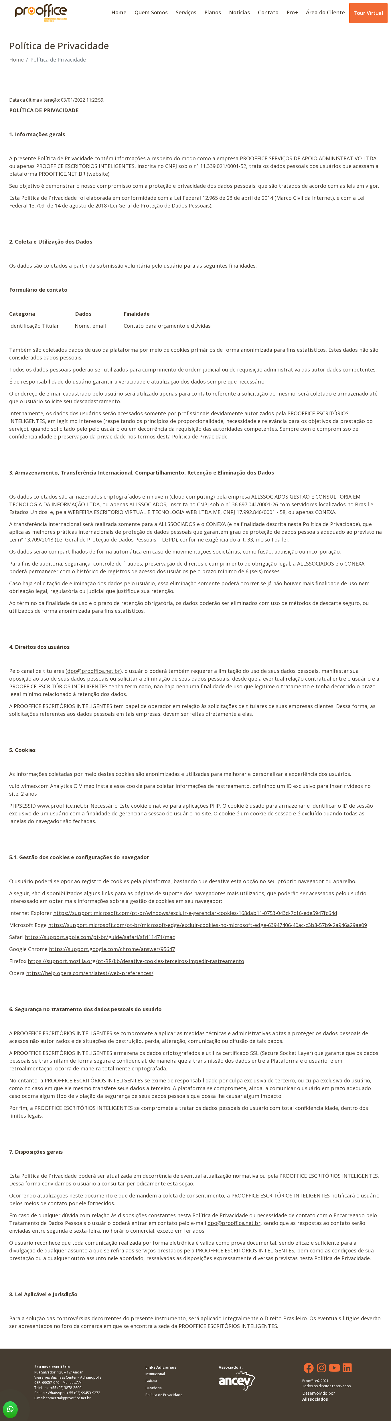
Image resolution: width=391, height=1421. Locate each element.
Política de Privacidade (163, 1394)
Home (119, 12)
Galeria (151, 1381)
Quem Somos (151, 12)
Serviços (186, 12)
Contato (268, 12)
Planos (212, 12)
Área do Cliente (325, 12)
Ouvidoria (153, 1388)
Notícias (239, 12)
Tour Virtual (368, 12)
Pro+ (292, 12)
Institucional (155, 1373)
